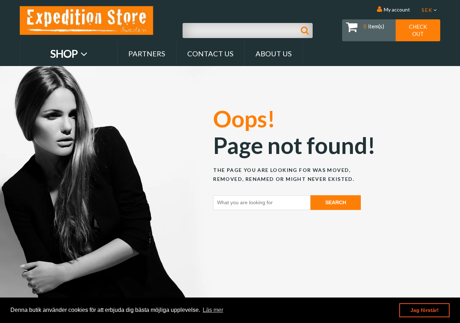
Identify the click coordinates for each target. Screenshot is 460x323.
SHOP (64, 53)
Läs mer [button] (213, 310)
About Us (274, 53)
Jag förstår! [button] (424, 310)
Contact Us (210, 53)
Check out (418, 30)
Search (335, 202)
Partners (146, 53)
